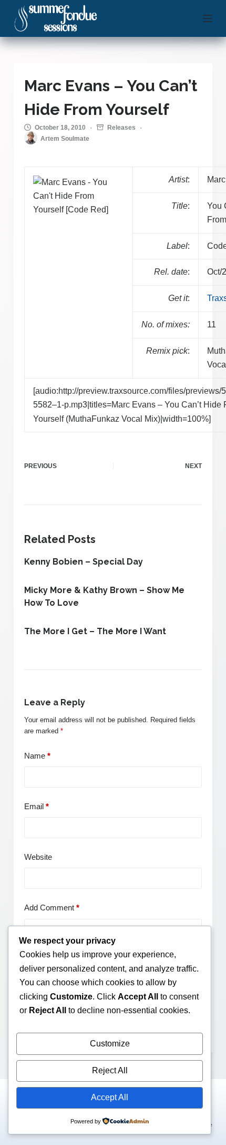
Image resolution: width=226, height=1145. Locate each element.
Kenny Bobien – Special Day (83, 562)
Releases (121, 127)
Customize (110, 1043)
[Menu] (207, 18)
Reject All (110, 1070)
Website (38, 856)
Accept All (109, 1097)
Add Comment (51, 907)
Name (37, 755)
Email (36, 806)
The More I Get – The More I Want (95, 631)
